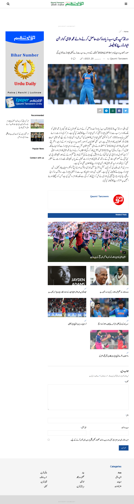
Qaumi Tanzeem (119, 58)
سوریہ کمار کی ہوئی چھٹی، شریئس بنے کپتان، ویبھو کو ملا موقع (113, 324)
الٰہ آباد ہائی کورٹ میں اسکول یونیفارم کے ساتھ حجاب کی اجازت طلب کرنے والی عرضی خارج (17, 124)
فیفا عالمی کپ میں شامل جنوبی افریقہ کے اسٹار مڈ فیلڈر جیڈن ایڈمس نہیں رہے (67, 292)
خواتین (82, 481)
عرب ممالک (43, 477)
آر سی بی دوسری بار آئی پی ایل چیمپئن (77, 324)
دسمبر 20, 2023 (93, 58)
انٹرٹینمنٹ (118, 486)
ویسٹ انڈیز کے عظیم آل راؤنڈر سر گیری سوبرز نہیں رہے (114, 292)
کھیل (120, 31)
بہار (83, 472)
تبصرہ (127, 381)
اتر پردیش (118, 477)
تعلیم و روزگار (80, 477)
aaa (119, 472)
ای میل (83, 427)
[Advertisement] (67, 16)
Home (126, 31)
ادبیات (119, 481)
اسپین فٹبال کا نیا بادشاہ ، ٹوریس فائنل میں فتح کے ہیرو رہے (108, 257)
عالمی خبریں (43, 472)
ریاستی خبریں (80, 486)
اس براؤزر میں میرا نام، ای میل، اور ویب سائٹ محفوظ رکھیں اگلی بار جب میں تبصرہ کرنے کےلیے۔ (99, 440)
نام (127, 415)
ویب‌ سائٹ (125, 427)
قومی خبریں (44, 481)
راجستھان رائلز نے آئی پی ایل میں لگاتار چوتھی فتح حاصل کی (114, 356)
